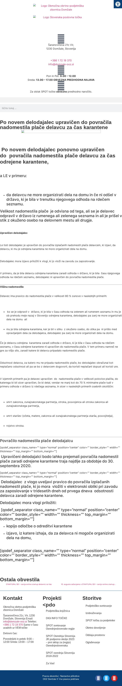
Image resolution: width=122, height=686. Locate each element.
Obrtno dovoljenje (96, 627)
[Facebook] (98, 678)
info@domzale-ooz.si (61, 64)
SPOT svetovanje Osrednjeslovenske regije (60, 627)
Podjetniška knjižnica (58, 611)
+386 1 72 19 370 (61, 60)
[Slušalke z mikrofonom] (61, 54)
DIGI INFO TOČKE (56, 618)
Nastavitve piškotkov (70, 676)
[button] (61, 100)
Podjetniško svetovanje (99, 605)
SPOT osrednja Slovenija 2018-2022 (60, 654)
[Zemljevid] (61, 39)
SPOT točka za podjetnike (100, 620)
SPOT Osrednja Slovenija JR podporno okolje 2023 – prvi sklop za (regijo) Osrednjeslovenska (60, 641)
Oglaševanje (93, 642)
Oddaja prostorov (95, 635)
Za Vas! (50, 663)
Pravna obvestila (50, 676)
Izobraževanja (94, 613)
